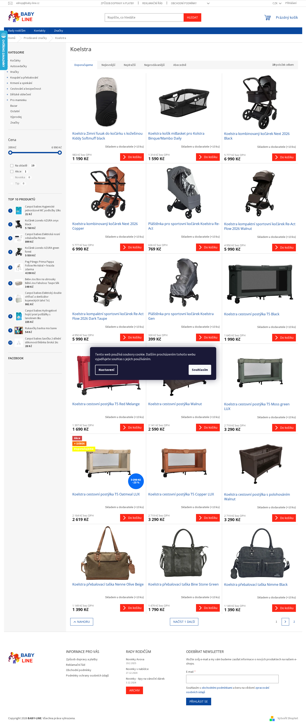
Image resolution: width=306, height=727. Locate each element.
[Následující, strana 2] (285, 622)
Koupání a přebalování (24, 78)
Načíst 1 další (184, 622)
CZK (275, 3)
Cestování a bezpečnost (25, 89)
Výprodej (16, 117)
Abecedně (179, 65)
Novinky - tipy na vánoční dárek (145, 679)
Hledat (192, 17)
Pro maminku (18, 100)
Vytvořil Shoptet (288, 718)
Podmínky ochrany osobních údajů (87, 676)
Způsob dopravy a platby (117, 3)
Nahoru (83, 622)
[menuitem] (17, 30)
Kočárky (15, 61)
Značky (14, 123)
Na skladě (24, 166)
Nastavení (106, 369)
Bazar (13, 106)
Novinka (22, 177)
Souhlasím (200, 369)
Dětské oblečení (20, 94)
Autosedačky (18, 66)
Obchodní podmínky (184, 3)
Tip (19, 183)
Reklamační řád (152, 3)
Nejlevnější (108, 65)
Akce (20, 171)
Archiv (134, 690)
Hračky (14, 72)
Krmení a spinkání (21, 83)
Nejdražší (130, 65)
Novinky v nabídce (137, 669)
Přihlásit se (198, 701)
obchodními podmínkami (217, 688)
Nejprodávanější (154, 65)
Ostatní (15, 111)
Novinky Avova (135, 660)
